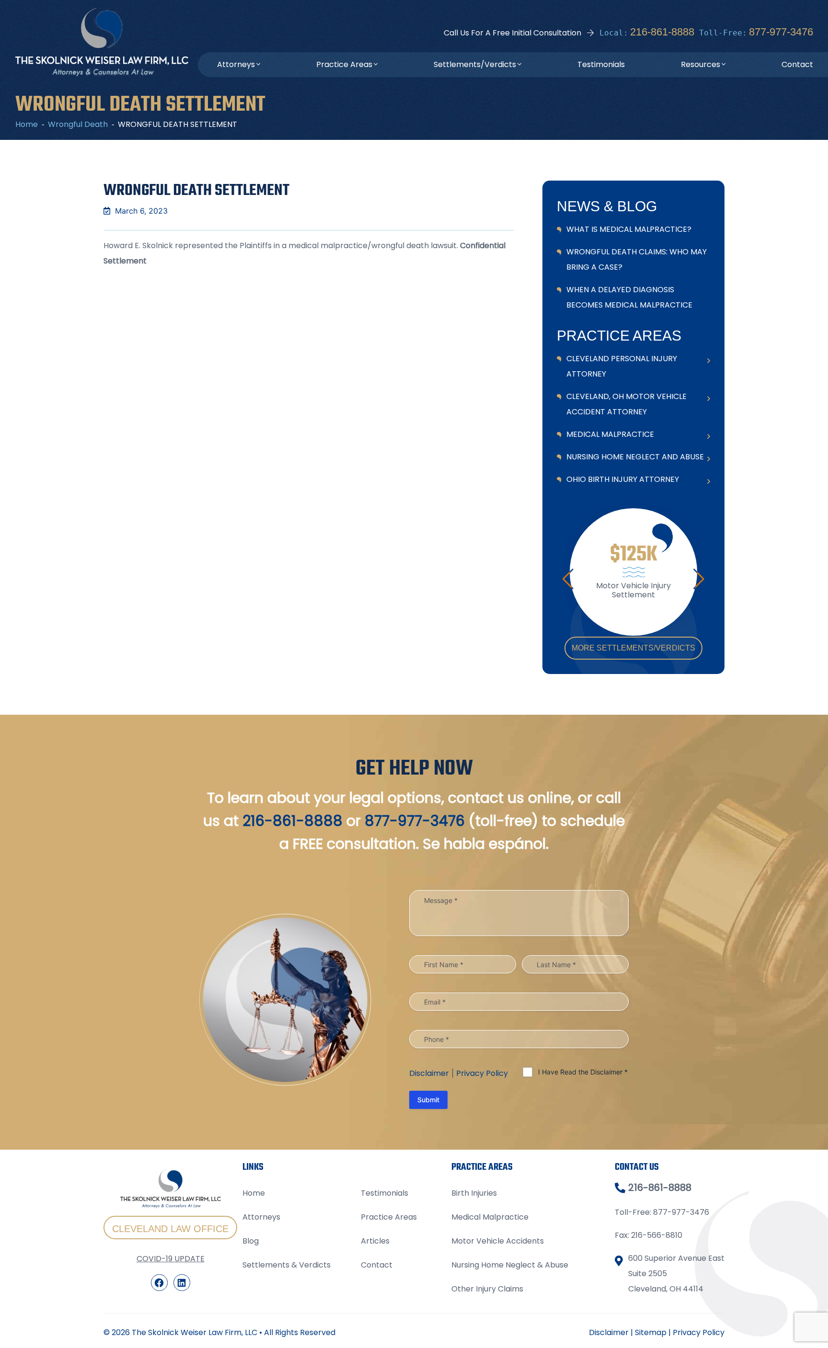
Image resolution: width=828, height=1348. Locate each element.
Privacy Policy (482, 1073)
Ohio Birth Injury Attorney (622, 479)
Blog (250, 1240)
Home (253, 1193)
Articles (375, 1240)
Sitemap (651, 1332)
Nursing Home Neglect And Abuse (635, 456)
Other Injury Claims (487, 1288)
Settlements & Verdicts (286, 1264)
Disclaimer (429, 1073)
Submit (428, 1100)
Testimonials (601, 64)
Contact (797, 64)
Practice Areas (344, 64)
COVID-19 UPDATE (171, 1258)
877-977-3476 (781, 32)
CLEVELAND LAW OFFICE (170, 1228)
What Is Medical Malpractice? (628, 229)
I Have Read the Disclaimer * (583, 1072)
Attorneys (236, 64)
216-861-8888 (662, 32)
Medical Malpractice (610, 434)
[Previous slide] (568, 579)
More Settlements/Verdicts (633, 648)
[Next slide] (698, 579)
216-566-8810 (656, 1235)
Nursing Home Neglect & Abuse (509, 1264)
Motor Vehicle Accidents (497, 1240)
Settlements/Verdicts (475, 64)
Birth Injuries (474, 1193)
